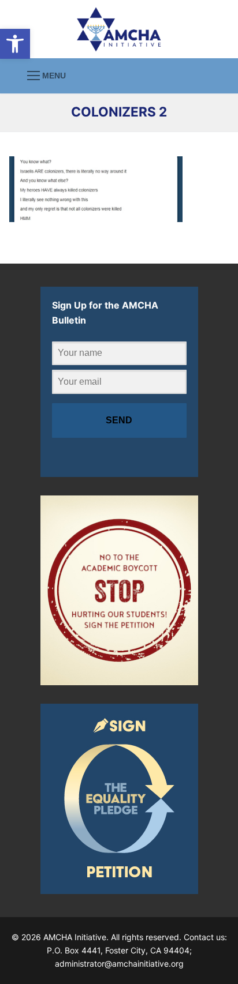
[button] (15, 44)
